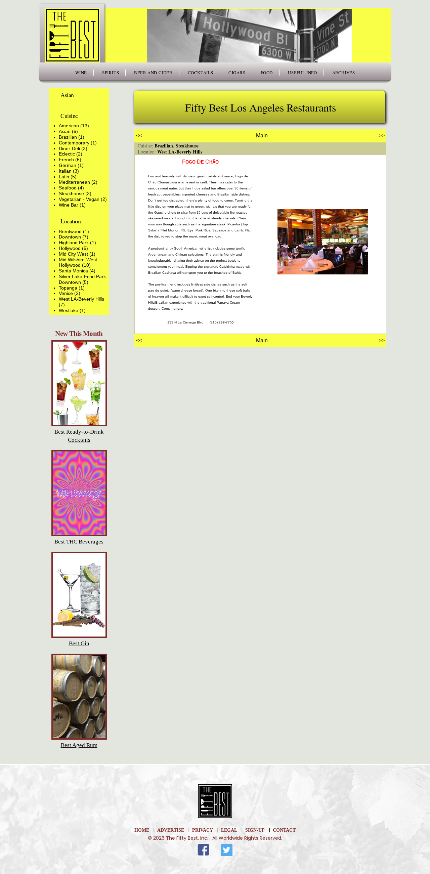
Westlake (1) (72, 310)
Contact (284, 830)
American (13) (74, 125)
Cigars (237, 73)
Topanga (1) (72, 288)
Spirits (110, 73)
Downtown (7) (73, 236)
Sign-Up (255, 830)
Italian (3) (69, 171)
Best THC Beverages (78, 541)
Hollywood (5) (73, 248)
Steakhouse (187, 145)
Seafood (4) (71, 187)
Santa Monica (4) (77, 270)
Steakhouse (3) (75, 193)
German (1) (71, 165)
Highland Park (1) (77, 242)
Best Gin (79, 643)
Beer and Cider (153, 73)
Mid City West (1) (77, 254)
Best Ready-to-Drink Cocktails (79, 436)
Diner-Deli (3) (73, 148)
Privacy (202, 830)
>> (382, 135)
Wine (81, 73)
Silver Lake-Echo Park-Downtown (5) (83, 279)
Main (262, 135)
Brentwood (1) (74, 231)
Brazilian (164, 145)
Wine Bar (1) (72, 205)
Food (267, 73)
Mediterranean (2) (78, 182)
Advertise (170, 830)
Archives (343, 73)
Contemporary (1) (78, 142)
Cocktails (200, 73)
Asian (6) (68, 131)
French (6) (70, 159)
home (141, 830)
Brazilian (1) (71, 137)
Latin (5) (68, 176)
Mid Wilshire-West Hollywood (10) (78, 262)
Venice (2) (69, 293)
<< (139, 135)
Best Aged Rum (79, 745)
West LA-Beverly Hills (179, 151)
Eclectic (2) (70, 154)
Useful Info (302, 73)
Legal (229, 830)
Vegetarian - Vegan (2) (83, 199)
